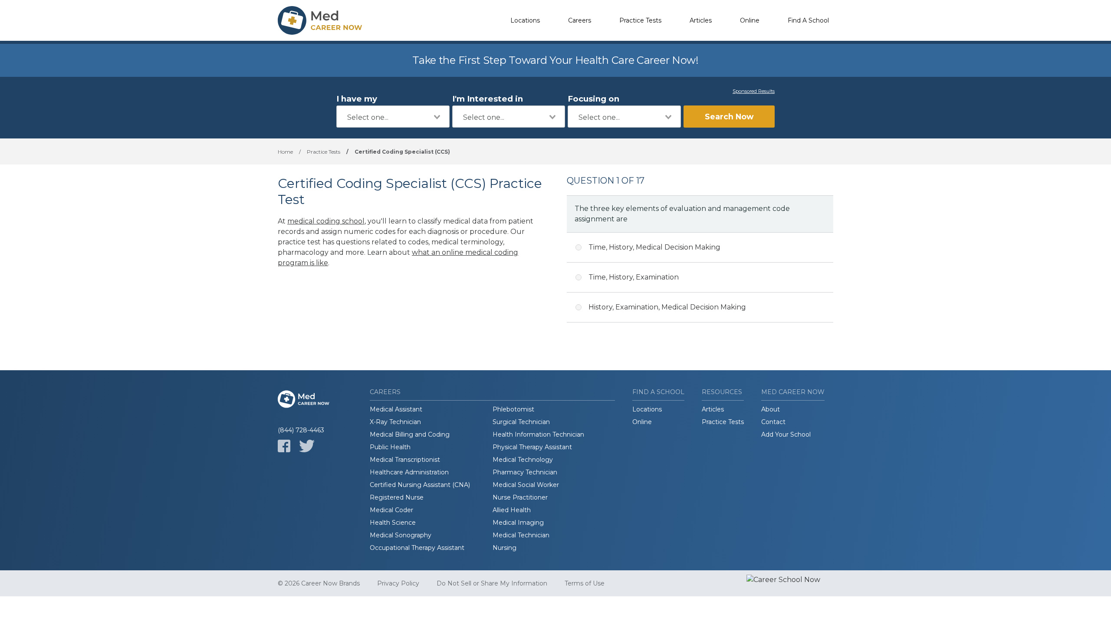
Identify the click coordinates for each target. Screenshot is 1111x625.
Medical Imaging (518, 522)
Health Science (393, 522)
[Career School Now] (789, 583)
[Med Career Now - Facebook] (284, 446)
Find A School (808, 20)
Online (749, 20)
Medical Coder (391, 510)
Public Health (390, 447)
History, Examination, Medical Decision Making (667, 307)
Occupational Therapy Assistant (417, 548)
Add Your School (786, 434)
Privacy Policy (398, 583)
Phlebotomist (513, 409)
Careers (579, 20)
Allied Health (512, 510)
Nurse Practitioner (520, 497)
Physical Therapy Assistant (532, 447)
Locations (525, 20)
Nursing (504, 548)
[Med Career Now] (321, 20)
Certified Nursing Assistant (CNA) (420, 485)
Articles (701, 20)
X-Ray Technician (395, 422)
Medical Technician (521, 535)
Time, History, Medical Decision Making (654, 247)
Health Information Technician (538, 434)
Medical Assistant (396, 409)
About (770, 409)
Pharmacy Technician (525, 472)
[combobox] (393, 116)
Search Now (729, 116)
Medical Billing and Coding (410, 434)
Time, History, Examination (633, 277)
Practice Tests (640, 20)
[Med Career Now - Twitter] (307, 446)
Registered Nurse (397, 497)
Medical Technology (523, 460)
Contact (773, 422)
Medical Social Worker (526, 485)
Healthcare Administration (409, 472)
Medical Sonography (400, 535)
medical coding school (326, 221)
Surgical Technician (521, 422)
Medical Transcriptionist (405, 460)
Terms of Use (585, 583)
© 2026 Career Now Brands (319, 583)
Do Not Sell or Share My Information (492, 583)
